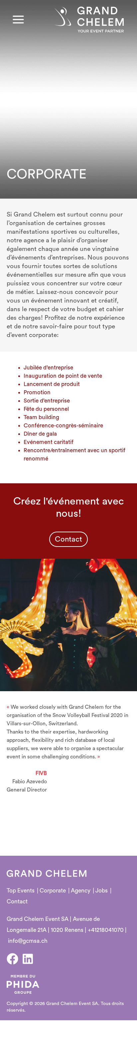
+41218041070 (106, 930)
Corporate (53, 890)
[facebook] (14, 959)
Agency (80, 890)
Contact (17, 901)
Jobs (101, 890)
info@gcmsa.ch (28, 941)
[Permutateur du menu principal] (18, 19)
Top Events (21, 890)
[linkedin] (29, 959)
